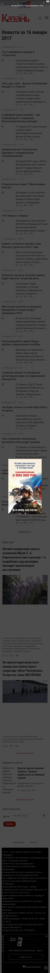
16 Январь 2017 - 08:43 (12, 270)
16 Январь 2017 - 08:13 (12, 402)
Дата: (6, 816)
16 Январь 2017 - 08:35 (12, 301)
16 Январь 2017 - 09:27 (12, 238)
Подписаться (26, 957)
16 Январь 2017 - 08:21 (12, 367)
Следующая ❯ (24, 531)
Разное (33, 842)
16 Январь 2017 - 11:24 (12, 109)
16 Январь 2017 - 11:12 (12, 179)
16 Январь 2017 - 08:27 (12, 336)
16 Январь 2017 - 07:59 (12, 496)
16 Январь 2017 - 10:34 (12, 210)
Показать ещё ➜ (25, 753)
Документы (18, 842)
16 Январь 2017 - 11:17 (12, 144)
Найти (9, 824)
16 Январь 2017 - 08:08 (12, 465)
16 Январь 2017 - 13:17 (12, 47)
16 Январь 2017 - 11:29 (12, 78)
